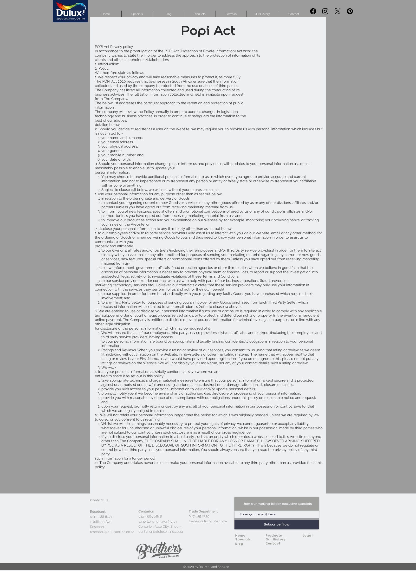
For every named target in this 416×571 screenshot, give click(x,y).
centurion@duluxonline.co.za (160, 531)
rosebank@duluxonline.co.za (112, 532)
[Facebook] (313, 11)
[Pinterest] (350, 11)
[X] (338, 11)
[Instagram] (325, 11)
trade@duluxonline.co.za (208, 521)
